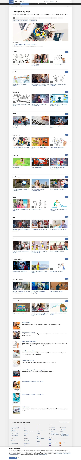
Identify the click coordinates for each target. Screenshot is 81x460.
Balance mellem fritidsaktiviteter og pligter (58, 210)
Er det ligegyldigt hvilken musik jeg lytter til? (21, 210)
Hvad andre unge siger (28, 332)
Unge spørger (26, 322)
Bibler (25, 427)
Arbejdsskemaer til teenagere (30, 351)
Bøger (25, 428)
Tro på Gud (13, 440)
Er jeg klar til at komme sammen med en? (21, 251)
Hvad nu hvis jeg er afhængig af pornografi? (21, 189)
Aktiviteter (38, 441)
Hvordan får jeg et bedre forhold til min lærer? (21, 126)
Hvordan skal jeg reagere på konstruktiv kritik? (57, 168)
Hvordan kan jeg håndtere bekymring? (38, 292)
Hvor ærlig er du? (17, 167)
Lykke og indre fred (14, 433)
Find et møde (63, 427)
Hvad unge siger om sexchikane (58, 229)
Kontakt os (38, 433)
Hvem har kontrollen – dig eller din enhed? (21, 105)
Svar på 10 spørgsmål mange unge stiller (34, 370)
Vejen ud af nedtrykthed (56, 291)
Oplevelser (38, 443)
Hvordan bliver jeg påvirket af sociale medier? (39, 105)
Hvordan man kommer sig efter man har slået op (39, 251)
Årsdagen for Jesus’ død (40, 438)
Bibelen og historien (14, 443)
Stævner (38, 439)
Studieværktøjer (26, 440)
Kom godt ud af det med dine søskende (20, 84)
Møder (38, 436)
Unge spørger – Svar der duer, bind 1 (33, 381)
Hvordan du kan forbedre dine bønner (58, 313)
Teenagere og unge (14, 436)
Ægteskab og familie (14, 435)
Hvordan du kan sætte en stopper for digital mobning (58, 105)
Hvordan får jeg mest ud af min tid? (39, 148)
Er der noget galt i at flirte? (57, 251)
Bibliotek (25, 424)
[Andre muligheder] (70, 6)
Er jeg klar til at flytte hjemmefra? (25, 44)
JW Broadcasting (27, 443)
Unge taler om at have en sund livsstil (39, 272)
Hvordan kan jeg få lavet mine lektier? (57, 126)
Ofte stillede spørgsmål (40, 430)
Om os (38, 427)
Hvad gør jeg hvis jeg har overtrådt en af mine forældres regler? (40, 84)
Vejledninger (26, 441)
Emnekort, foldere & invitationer (29, 431)
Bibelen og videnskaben (15, 441)
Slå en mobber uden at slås (57, 147)
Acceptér (11, 457)
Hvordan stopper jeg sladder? (57, 64)
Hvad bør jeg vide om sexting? (39, 229)
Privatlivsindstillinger (42, 454)
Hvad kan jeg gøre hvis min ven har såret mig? (39, 64)
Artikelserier (26, 433)
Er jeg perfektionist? (36, 167)
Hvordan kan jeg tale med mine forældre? (58, 84)
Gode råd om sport (36, 209)
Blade (25, 435)
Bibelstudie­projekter (28, 360)
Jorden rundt (39, 444)
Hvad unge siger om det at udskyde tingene (38, 189)
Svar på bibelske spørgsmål (15, 427)
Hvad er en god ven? (18, 64)
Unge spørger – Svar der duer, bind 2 (33, 394)
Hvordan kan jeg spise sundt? (20, 271)
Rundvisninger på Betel (40, 434)
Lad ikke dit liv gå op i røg (56, 271)
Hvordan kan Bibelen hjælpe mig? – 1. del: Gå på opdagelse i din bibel (40, 314)
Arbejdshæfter (26, 436)
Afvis (16, 457)
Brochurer (25, 430)
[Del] (68, 6)
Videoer (25, 445)
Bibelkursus (13, 430)
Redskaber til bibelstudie (15, 431)
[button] (24, 4)
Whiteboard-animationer (29, 341)
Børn (12, 438)
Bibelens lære (12, 6)
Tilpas (19, 457)
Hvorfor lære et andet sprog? (39, 126)
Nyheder (38, 424)
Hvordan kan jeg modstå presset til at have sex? (21, 230)
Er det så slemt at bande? (58, 189)
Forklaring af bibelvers (15, 428)
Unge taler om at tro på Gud (20, 313)
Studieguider (25, 407)
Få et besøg (38, 431)
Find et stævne (52, 429)
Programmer (26, 438)
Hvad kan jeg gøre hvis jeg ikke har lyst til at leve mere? (21, 292)
